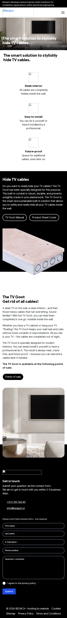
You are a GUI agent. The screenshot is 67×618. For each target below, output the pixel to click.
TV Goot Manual (14, 217)
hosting (32, 608)
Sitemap (10, 613)
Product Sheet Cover (44, 217)
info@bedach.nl (16, 508)
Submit (9, 591)
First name (10, 526)
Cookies (56, 608)
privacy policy (29, 583)
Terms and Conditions (48, 613)
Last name (9, 533)
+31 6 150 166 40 (16, 502)
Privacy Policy (26, 613)
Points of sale (13, 376)
